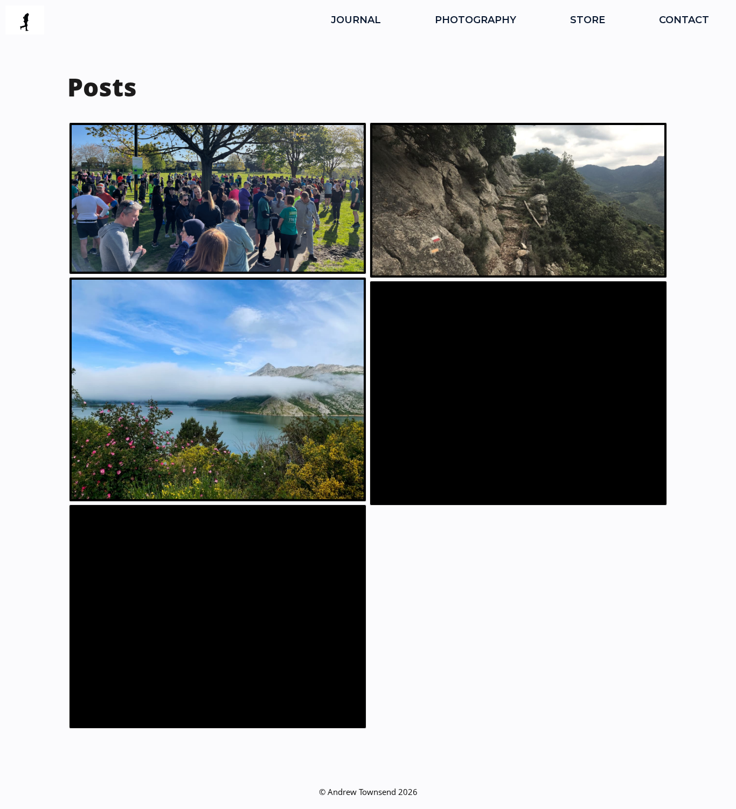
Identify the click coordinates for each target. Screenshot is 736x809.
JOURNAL (356, 20)
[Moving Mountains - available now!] (218, 617)
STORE (587, 20)
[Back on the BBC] (518, 393)
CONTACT (684, 20)
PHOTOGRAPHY (475, 20)
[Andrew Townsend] (24, 20)
